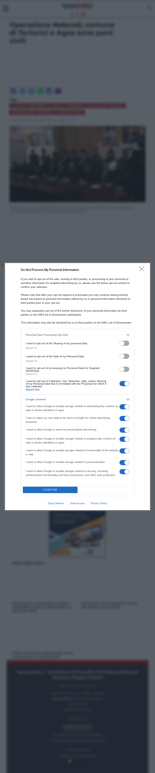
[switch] (124, 343)
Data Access (77, 503)
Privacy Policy (99, 503)
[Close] (142, 270)
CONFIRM (50, 489)
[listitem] (77, 335)
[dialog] (77, 386)
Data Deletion (56, 503)
